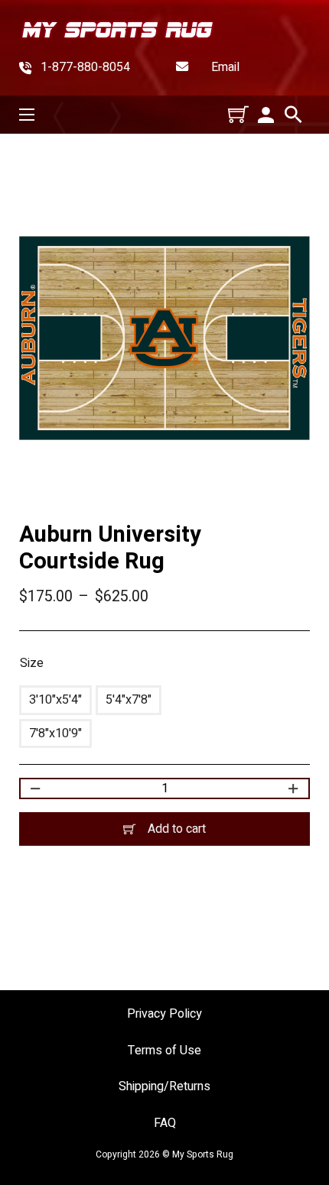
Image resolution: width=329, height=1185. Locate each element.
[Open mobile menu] (26, 114)
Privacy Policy (164, 1014)
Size (32, 663)
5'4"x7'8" (128, 700)
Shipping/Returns (164, 1087)
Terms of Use (164, 1051)
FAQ (165, 1123)
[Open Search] (293, 115)
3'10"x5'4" (55, 700)
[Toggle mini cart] (238, 114)
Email (225, 67)
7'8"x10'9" (55, 733)
